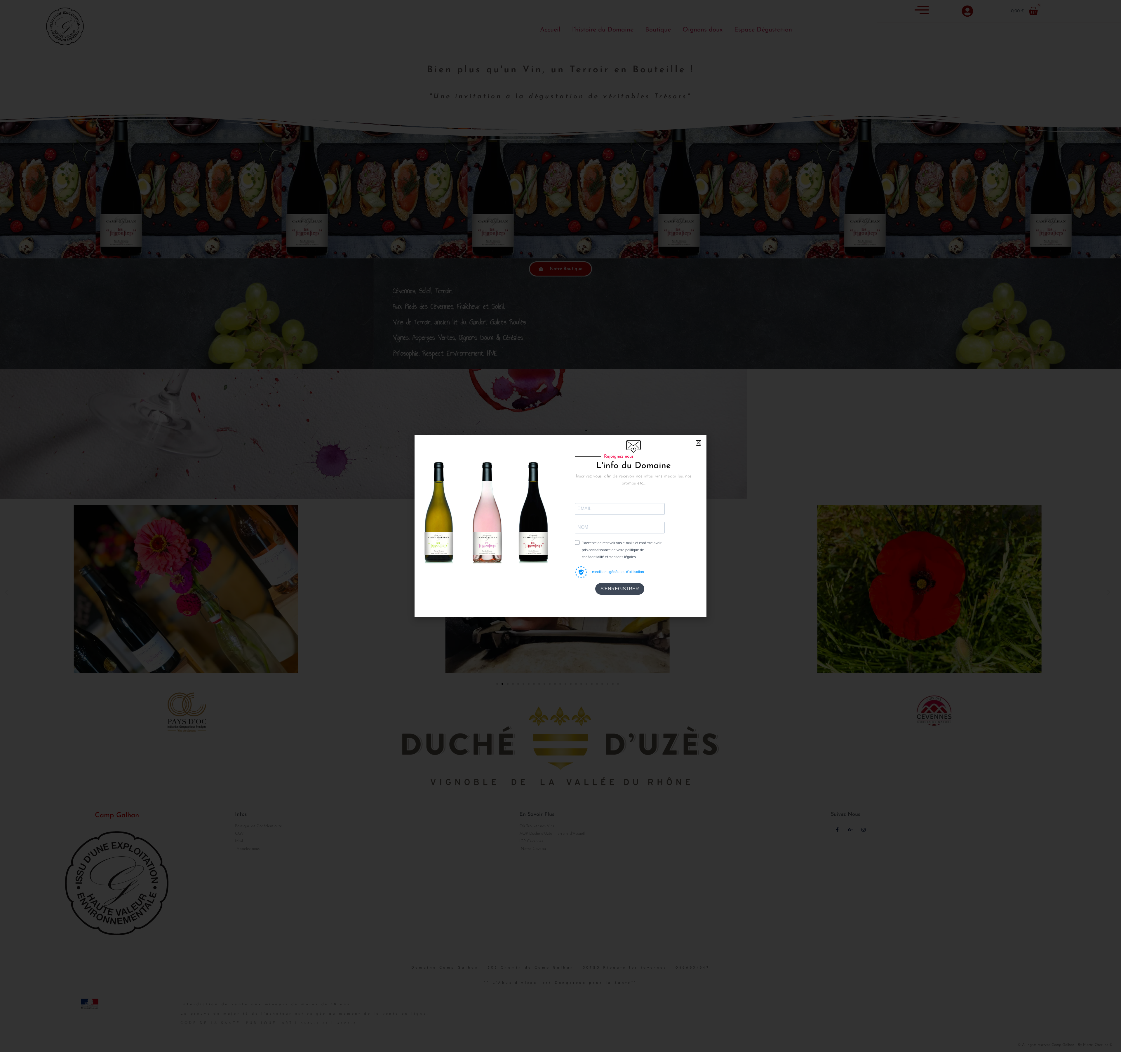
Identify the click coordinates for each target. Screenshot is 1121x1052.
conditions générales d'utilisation (618, 572)
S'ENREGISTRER (619, 588)
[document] (560, 526)
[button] (698, 443)
